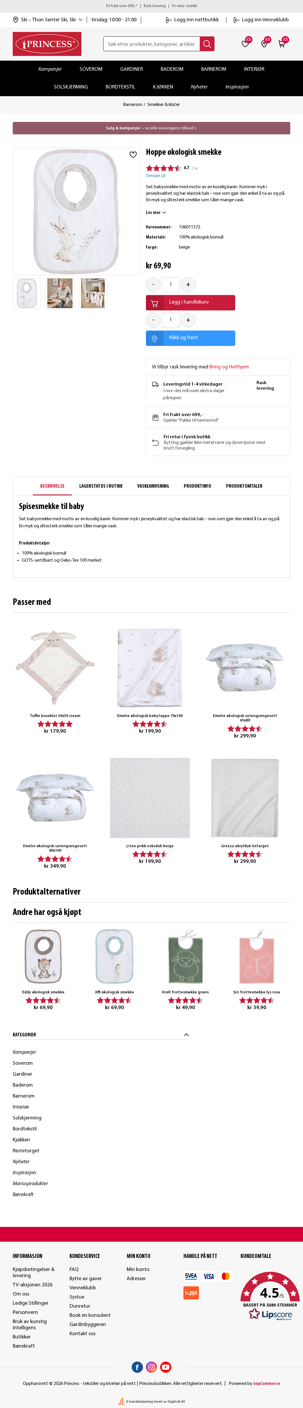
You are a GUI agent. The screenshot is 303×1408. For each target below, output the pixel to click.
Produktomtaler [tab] (244, 486)
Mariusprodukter (30, 1184)
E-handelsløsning (139, 1402)
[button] (266, 1296)
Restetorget (26, 1151)
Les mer (153, 212)
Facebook (137, 1367)
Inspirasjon (237, 87)
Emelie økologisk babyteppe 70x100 (150, 716)
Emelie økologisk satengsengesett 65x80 (245, 718)
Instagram (151, 1367)
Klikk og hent (183, 338)
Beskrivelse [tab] (52, 486)
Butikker (22, 1337)
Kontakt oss (83, 1334)
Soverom (91, 69)
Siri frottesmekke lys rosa (256, 992)
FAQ (74, 1269)
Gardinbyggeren (88, 1325)
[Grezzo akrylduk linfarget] (245, 798)
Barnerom (213, 69)
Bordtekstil (120, 87)
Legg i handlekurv (189, 302)
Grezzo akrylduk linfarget (245, 846)
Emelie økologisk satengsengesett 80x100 (55, 848)
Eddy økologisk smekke (43, 992)
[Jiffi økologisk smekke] (114, 956)
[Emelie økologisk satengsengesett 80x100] (55, 798)
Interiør (254, 69)
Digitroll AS (176, 1402)
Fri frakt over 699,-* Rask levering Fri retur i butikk (151, 6)
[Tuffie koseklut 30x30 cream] (55, 668)
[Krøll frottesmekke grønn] (185, 956)
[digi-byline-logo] (122, 1402)
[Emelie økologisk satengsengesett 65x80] (245, 668)
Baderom (172, 69)
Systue (77, 1297)
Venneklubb (83, 1288)
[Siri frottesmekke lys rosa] (257, 956)
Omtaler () (155, 176)
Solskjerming (71, 87)
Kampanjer (50, 69)
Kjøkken (163, 87)
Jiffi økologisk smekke (114, 992)
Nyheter (199, 87)
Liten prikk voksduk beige (150, 846)
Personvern (25, 1312)
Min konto (138, 1269)
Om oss (21, 1294)
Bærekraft (23, 1195)
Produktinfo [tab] (197, 486)
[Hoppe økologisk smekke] (27, 293)
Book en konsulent (90, 1315)
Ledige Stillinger (31, 1303)
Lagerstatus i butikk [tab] (101, 486)
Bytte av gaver (86, 1279)
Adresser (136, 1279)
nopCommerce (266, 1383)
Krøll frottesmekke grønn (185, 992)
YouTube (165, 1367)
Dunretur (80, 1306)
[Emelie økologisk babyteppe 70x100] (150, 668)
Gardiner (131, 69)
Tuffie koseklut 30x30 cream (55, 716)
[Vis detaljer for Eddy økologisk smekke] (43, 956)
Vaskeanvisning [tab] (153, 486)
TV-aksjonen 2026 (32, 1285)
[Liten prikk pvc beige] (150, 798)
